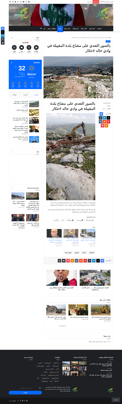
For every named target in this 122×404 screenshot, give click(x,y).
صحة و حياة (67, 28)
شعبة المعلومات (45, 378)
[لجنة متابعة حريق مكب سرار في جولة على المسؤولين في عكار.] (34, 120)
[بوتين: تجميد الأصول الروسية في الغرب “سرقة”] (34, 139)
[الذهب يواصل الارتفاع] (34, 112)
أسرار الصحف (47, 363)
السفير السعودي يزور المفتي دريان (79, 317)
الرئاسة (48, 366)
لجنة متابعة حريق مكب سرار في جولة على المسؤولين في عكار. (20, 119)
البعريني (40, 363)
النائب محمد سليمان (54, 372)
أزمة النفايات (56, 363)
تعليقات (14, 95)
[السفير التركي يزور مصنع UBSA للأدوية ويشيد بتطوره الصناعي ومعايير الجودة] (66, 373)
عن (10, 400)
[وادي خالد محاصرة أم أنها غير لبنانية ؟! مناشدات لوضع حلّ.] (87, 233)
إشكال (91, 252)
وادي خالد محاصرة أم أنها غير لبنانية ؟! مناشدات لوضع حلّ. (88, 240)
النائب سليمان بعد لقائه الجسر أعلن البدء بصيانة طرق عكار (72, 240)
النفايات (45, 372)
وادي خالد (68, 252)
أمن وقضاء (75, 28)
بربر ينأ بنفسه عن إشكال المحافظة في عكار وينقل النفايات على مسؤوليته (55, 240)
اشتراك (116, 400)
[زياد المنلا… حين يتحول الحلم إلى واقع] (32, 217)
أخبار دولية (92, 28)
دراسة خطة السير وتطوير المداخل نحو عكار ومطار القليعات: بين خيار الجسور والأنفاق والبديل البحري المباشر (32, 205)
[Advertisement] (25, 167)
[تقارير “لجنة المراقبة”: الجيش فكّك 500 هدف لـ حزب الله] (56, 309)
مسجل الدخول (99, 341)
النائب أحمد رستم (49, 369)
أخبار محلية (84, 28)
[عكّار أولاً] (61, 15)
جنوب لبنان (43, 375)
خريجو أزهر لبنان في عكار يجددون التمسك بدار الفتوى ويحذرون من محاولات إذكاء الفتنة (70, 1)
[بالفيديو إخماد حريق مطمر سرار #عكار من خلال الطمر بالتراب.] (34, 104)
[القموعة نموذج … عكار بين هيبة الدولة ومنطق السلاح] (18, 196)
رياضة (60, 28)
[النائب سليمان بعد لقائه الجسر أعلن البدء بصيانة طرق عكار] (71, 233)
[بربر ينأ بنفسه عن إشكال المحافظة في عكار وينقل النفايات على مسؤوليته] (54, 233)
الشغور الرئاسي (40, 366)
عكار (83, 252)
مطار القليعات (44, 381)
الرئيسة (99, 28)
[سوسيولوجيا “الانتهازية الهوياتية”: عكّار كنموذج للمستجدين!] (18, 217)
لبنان (51, 381)
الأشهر (36, 95)
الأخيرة (26, 95)
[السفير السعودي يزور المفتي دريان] (78, 309)
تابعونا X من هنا (28, 357)
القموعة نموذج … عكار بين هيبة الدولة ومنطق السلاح (18, 203)
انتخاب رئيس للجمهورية (53, 375)
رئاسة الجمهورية (55, 378)
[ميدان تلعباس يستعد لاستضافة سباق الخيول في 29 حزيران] (100, 309)
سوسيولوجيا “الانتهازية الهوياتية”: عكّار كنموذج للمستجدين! (18, 225)
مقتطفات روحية (52, 28)
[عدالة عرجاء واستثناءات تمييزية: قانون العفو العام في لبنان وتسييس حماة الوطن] (82, 373)
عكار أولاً (57, 381)
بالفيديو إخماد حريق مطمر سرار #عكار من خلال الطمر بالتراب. (20, 103)
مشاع (76, 252)
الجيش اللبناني (55, 366)
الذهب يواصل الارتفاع (22, 110)
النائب (57, 369)
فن (44, 28)
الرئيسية (107, 37)
